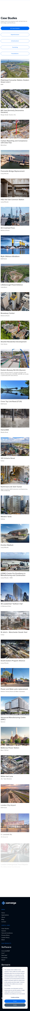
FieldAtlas (4, 957)
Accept (15, 1001)
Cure (3, 953)
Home (3, 912)
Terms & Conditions (7, 933)
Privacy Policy (6, 935)
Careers (4, 930)
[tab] (15, 28)
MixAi (3, 959)
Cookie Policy (5, 937)
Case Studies (5, 928)
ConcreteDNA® (6, 951)
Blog (3, 919)
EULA (3, 939)
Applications (5, 915)
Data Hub (4, 955)
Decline (15, 1005)
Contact (4, 921)
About (3, 917)
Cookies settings (15, 997)
